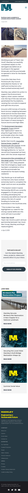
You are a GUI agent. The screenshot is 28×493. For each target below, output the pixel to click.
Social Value (4, 436)
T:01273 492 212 (5, 1)
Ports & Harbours (5, 455)
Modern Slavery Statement (8, 469)
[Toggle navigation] (26, 7)
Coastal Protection (6, 447)
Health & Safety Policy (7, 472)
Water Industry (5, 452)
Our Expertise (4, 444)
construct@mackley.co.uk (20, 1)
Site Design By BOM (15, 486)
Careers (3, 433)
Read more (7, 323)
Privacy (3, 464)
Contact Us (4, 439)
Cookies (3, 466)
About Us (3, 430)
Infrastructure (4, 458)
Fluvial (2, 450)
